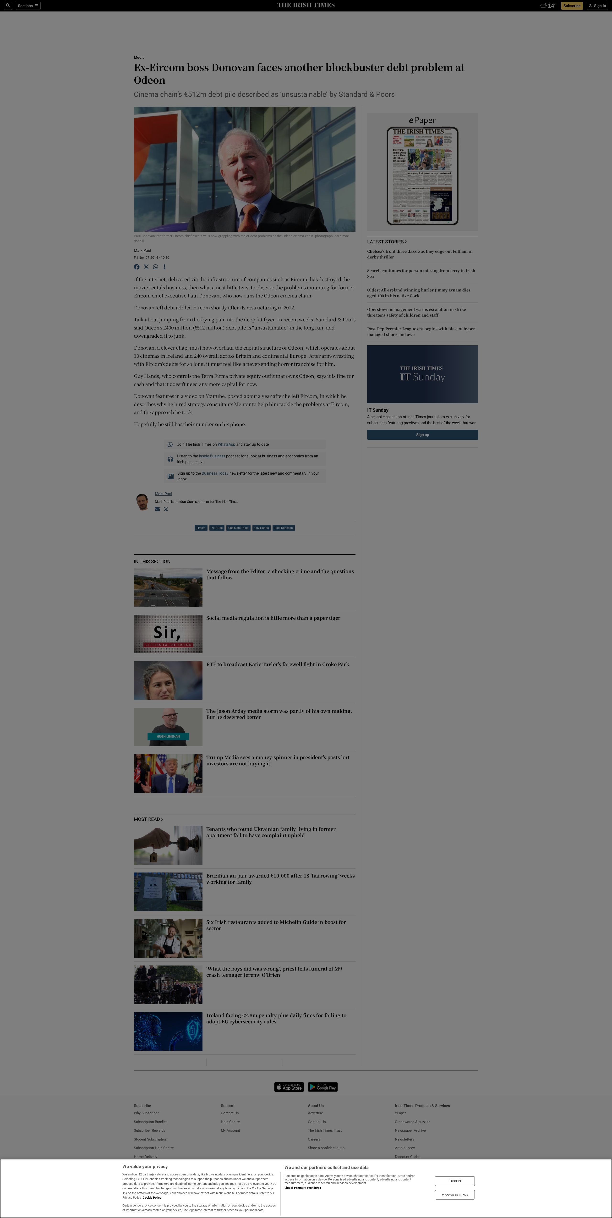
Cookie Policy (152, 1197)
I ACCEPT (454, 1181)
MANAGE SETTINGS (455, 1194)
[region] (306, 1188)
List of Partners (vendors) (302, 1188)
